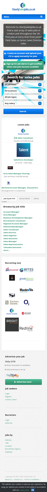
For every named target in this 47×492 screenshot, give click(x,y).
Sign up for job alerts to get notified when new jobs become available (24, 65)
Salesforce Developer (23, 160)
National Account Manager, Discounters (20, 188)
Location (8, 446)
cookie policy (24, 490)
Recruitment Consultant (14, 221)
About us (8, 479)
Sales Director (9, 232)
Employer (8, 452)
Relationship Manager (13, 226)
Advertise (8, 423)
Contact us (18, 479)
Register (8, 396)
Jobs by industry (24, 199)
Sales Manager (10, 241)
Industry (8, 440)
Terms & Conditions (31, 479)
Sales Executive (10, 238)
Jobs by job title (9, 199)
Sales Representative (13, 244)
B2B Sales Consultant (23, 138)
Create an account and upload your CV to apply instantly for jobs (24, 54)
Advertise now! (24, 382)
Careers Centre (11, 399)
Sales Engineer (10, 235)
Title (7, 443)
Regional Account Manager (15, 223)
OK (32, 490)
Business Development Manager (18, 218)
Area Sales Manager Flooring (16, 173)
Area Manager (9, 215)
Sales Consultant (11, 229)
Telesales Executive (12, 247)
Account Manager (11, 212)
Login (7, 393)
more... (6, 250)
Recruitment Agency (12, 449)
